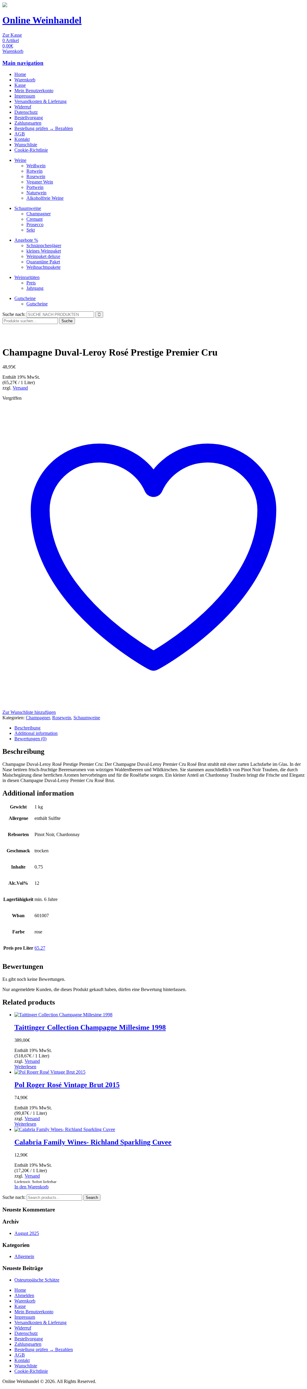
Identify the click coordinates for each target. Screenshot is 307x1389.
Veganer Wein (39, 181)
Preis (31, 282)
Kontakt (22, 139)
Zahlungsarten (27, 123)
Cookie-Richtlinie (31, 150)
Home (20, 74)
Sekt (30, 229)
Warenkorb (24, 79)
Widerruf (22, 106)
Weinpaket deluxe (43, 256)
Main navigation (22, 63)
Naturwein (36, 192)
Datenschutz (26, 112)
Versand (20, 387)
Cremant (34, 219)
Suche (67, 321)
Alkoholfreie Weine (45, 198)
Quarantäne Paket (43, 261)
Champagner (38, 213)
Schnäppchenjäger (43, 245)
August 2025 (26, 1233)
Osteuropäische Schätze (36, 1279)
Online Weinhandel (42, 20)
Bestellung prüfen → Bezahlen (43, 128)
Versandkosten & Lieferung (40, 101)
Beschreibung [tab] (27, 727)
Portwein (34, 187)
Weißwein (36, 165)
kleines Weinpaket (43, 250)
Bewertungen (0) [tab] (30, 738)
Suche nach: (13, 314)
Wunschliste (25, 144)
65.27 (39, 948)
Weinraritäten (27, 277)
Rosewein (35, 176)
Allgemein (24, 1256)
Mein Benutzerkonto (33, 90)
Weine (20, 160)
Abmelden (24, 1295)
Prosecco (34, 224)
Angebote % (26, 240)
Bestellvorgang (28, 117)
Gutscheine (25, 298)
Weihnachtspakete (43, 267)
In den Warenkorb (31, 1186)
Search (92, 1197)
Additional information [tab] (36, 733)
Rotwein (34, 171)
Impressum (24, 96)
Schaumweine (27, 208)
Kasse (20, 85)
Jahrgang (34, 288)
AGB (19, 133)
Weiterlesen (25, 1066)
